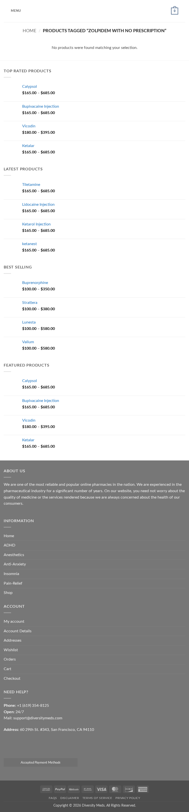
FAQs (53, 798)
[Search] (183, 11)
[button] (12, 11)
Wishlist (11, 650)
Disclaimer (69, 798)
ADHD (9, 545)
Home (29, 31)
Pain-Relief (13, 583)
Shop (8, 593)
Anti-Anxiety (15, 564)
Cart (7, 669)
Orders (10, 659)
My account (14, 621)
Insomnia (11, 574)
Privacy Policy (127, 798)
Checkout (12, 678)
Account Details (18, 631)
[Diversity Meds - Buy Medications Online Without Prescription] (94, 11)
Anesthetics (14, 555)
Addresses (12, 640)
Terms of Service (97, 798)
